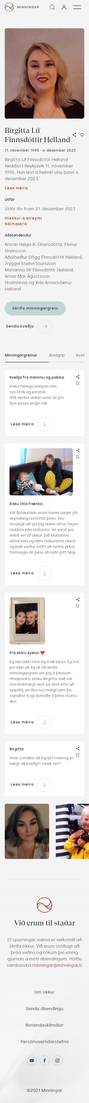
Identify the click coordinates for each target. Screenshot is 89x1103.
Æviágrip (57, 355)
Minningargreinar (21, 355)
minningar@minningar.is (57, 965)
